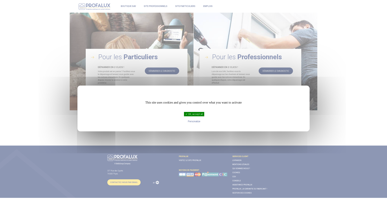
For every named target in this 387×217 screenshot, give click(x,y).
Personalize (194, 121)
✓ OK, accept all (194, 114)
